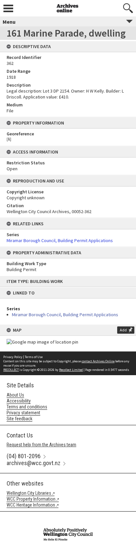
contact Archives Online (98, 361)
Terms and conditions (27, 406)
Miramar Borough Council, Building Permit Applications (65, 315)
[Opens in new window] (68, 515)
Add (123, 329)
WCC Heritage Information (31, 505)
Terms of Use (34, 357)
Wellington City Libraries (29, 493)
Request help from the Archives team (41, 444)
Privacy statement (23, 412)
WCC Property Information (31, 499)
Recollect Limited (71, 370)
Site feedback (19, 418)
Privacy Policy (12, 357)
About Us (15, 395)
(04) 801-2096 (24, 456)
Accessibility (19, 401)
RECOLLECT (11, 370)
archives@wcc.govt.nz (33, 463)
